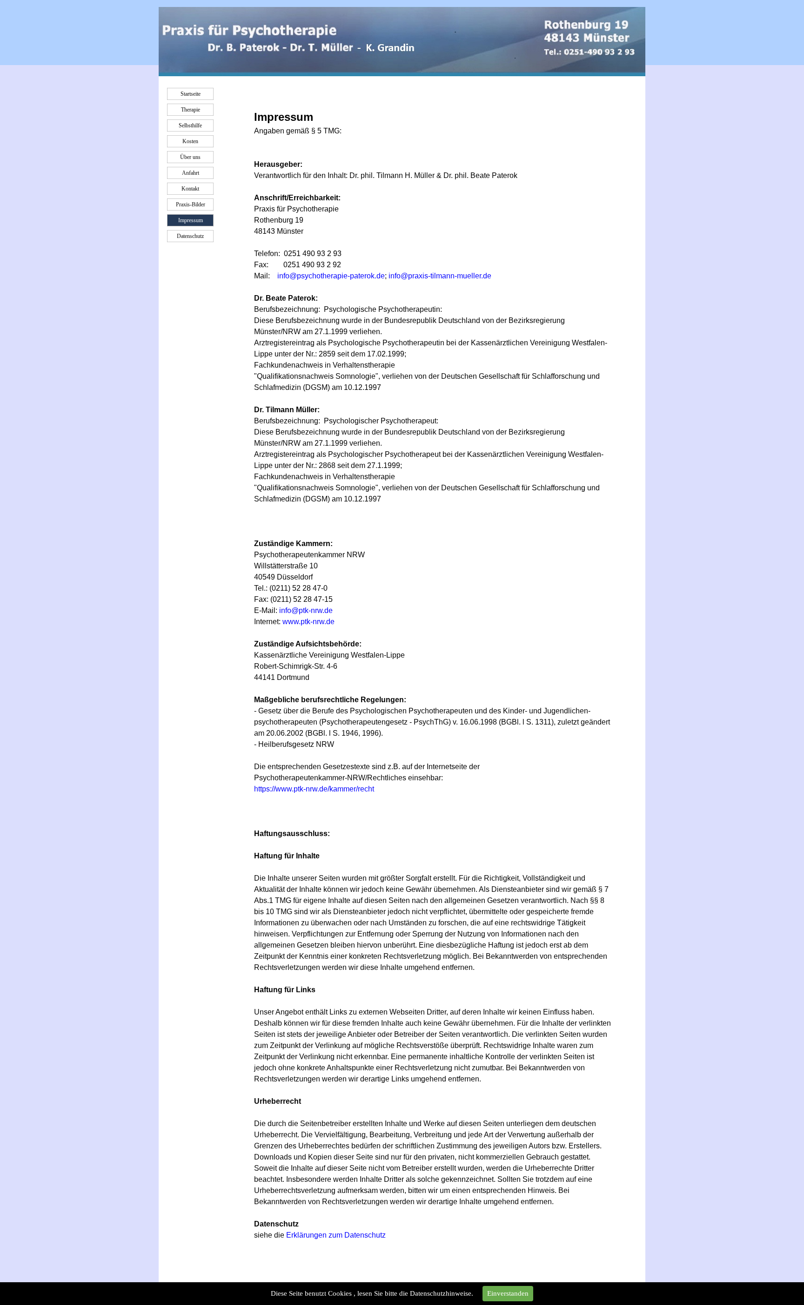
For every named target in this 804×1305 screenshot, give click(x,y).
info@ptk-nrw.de (306, 610)
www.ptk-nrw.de (308, 622)
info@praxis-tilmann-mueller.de (440, 276)
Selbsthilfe (190, 125)
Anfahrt (190, 173)
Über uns (190, 157)
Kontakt (190, 188)
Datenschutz (190, 236)
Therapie (190, 109)
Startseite (191, 94)
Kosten (190, 141)
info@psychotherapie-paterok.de (331, 276)
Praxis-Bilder (190, 204)
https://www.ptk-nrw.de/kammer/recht (314, 789)
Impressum (190, 220)
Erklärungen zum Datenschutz (336, 1235)
